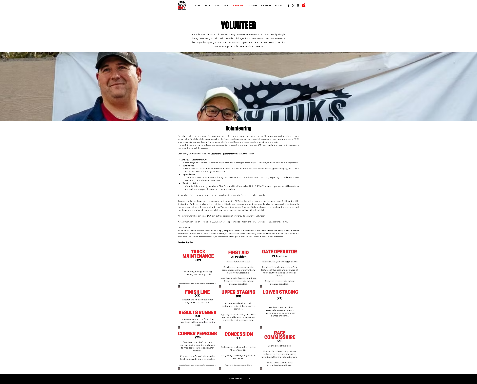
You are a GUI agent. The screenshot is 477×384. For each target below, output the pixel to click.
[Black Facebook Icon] (288, 5)
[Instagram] (298, 5)
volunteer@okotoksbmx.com (256, 207)
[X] (293, 5)
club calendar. (259, 195)
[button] (304, 5)
